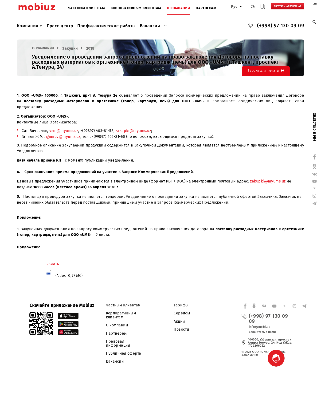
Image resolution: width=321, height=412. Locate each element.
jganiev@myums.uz (63, 136)
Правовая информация (118, 343)
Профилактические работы (106, 25)
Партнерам (206, 8)
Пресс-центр (60, 25)
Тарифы (181, 305)
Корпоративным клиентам (136, 8)
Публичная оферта (123, 353)
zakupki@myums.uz (133, 130)
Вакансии (150, 25)
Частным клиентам (86, 8)
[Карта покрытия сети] (263, 7)
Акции (179, 321)
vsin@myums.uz (63, 130)
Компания (27, 25)
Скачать (51, 264)
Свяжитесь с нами (262, 332)
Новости (181, 329)
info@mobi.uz (259, 327)
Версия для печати (263, 71)
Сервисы (182, 313)
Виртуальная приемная (287, 6)
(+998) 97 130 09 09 (280, 25)
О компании (178, 8)
